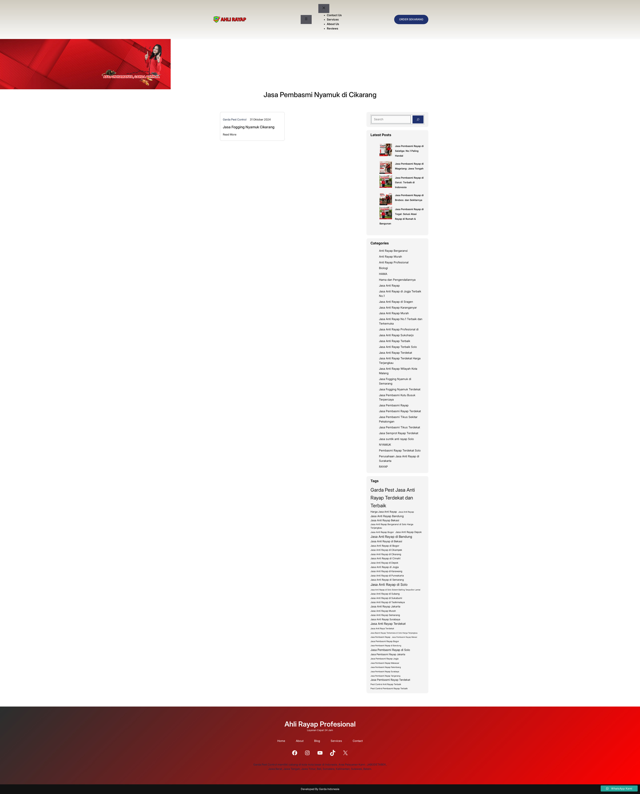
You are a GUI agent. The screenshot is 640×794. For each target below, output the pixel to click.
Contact (358, 741)
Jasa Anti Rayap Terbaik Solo (398, 347)
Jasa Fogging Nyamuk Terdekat (399, 389)
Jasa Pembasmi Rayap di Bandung (385, 645)
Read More (229, 134)
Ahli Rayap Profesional (320, 724)
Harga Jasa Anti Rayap (383, 511)
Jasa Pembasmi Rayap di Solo (390, 650)
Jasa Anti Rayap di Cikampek (386, 550)
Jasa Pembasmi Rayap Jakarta (387, 654)
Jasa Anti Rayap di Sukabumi (386, 598)
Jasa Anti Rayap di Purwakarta (387, 575)
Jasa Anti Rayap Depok (408, 532)
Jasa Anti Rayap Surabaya (385, 619)
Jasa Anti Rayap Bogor (382, 532)
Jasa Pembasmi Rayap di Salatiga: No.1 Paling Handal (409, 151)
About (300, 741)
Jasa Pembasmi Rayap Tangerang (385, 676)
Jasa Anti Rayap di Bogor (384, 545)
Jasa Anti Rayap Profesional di (398, 329)
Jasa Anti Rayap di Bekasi (386, 541)
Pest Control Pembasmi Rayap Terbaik (389, 688)
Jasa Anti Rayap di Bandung (391, 537)
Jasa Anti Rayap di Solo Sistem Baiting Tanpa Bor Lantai (395, 590)
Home (281, 741)
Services (336, 741)
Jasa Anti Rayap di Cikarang (385, 554)
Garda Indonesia (329, 789)
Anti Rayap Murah (390, 256)
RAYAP (383, 466)
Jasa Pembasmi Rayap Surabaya (384, 671)
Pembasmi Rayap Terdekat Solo (400, 450)
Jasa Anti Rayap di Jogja (384, 567)
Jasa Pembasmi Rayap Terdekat (400, 411)
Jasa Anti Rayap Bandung (387, 516)
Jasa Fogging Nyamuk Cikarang (248, 127)
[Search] (418, 119)
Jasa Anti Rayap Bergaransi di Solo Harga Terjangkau (391, 526)
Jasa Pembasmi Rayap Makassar (384, 663)
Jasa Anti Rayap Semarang (385, 615)
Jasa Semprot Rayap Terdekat (398, 433)
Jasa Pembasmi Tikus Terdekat (399, 427)
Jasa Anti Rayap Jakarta (385, 606)
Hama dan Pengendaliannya (397, 279)
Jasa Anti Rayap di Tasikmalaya (387, 602)
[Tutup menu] (323, 8)
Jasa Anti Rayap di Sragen (396, 301)
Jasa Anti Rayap (389, 285)
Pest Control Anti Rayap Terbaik (385, 684)
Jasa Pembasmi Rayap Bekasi (404, 637)
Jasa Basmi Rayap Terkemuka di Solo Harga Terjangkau (394, 633)
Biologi (383, 268)
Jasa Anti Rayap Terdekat (395, 352)
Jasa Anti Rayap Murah (394, 313)
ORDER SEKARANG (411, 19)
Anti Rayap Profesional (393, 262)
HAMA (383, 274)
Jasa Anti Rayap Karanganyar (398, 307)
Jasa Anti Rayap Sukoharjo (396, 335)
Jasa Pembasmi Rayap (393, 405)
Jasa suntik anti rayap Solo (396, 439)
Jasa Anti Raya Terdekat (382, 628)
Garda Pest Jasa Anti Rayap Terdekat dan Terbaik (392, 497)
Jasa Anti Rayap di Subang (385, 593)
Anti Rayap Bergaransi (393, 250)
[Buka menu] (306, 19)
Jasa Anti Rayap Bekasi (384, 520)
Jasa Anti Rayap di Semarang (387, 579)
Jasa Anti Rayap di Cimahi (385, 558)
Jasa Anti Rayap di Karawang (386, 571)
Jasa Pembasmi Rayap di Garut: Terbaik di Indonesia (409, 182)
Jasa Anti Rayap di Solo (389, 584)
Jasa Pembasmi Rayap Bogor (384, 641)
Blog (317, 741)
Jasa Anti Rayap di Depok (384, 562)
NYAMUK (385, 444)
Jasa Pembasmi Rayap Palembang (385, 667)
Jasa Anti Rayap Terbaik (394, 341)
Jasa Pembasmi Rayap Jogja (384, 658)
